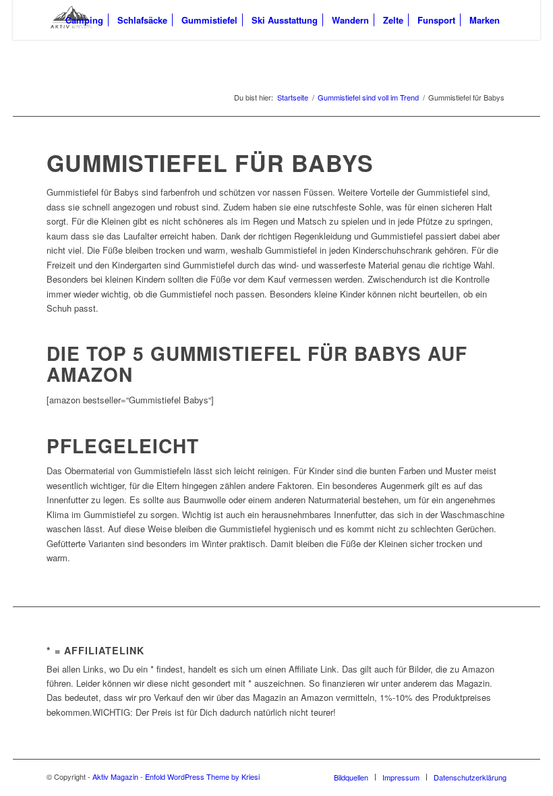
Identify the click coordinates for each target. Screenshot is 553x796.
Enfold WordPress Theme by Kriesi (202, 776)
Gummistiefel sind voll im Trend (368, 97)
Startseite (292, 97)
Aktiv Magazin (115, 776)
